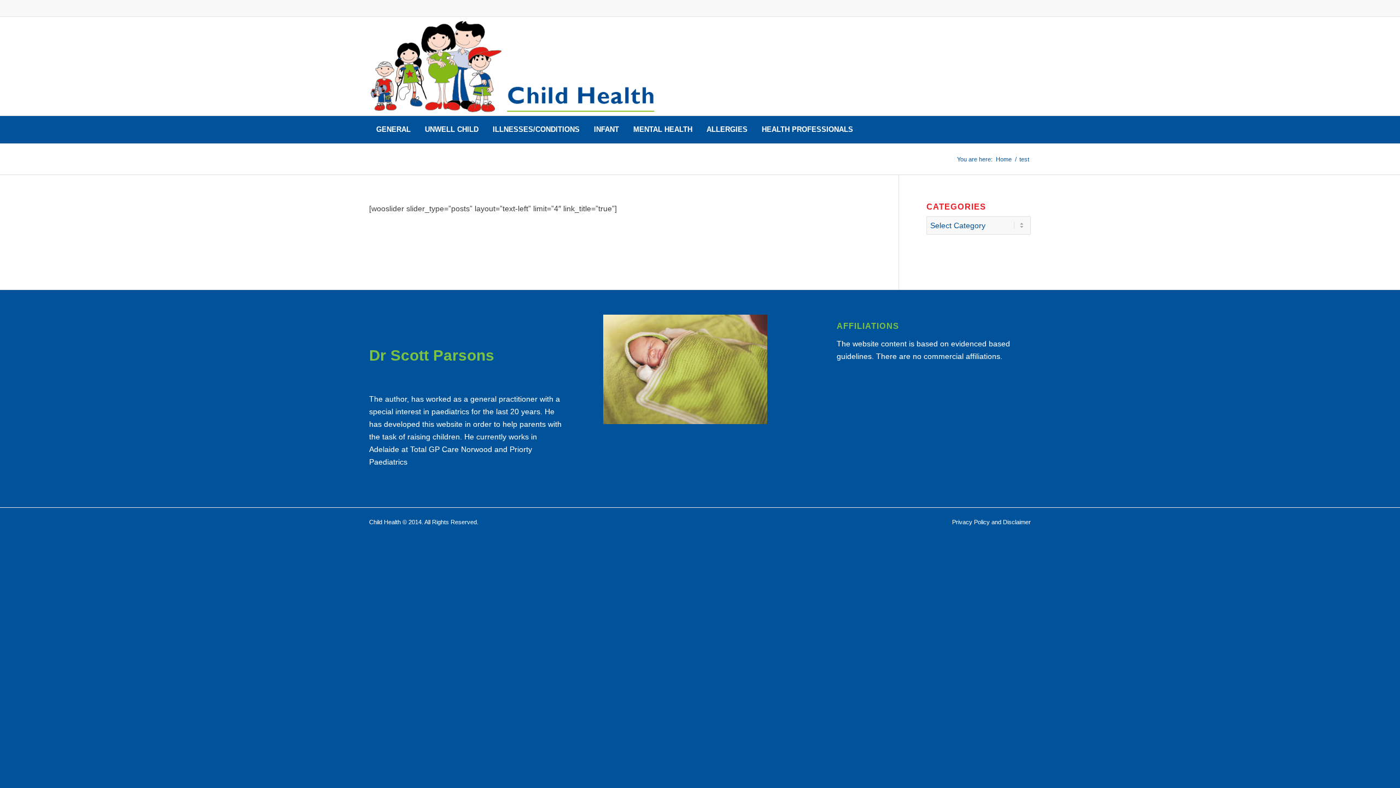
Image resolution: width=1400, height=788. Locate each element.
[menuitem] (393, 129)
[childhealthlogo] (513, 66)
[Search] (1024, 129)
